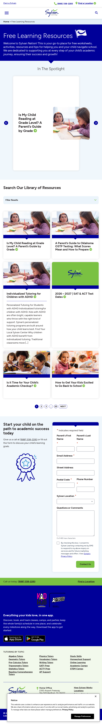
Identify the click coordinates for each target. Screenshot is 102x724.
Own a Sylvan (9, 3)
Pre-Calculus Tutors (18, 662)
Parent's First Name (64, 439)
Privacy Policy (67, 710)
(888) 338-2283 (26, 581)
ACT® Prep (44, 668)
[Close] (96, 696)
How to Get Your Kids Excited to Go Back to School (74, 384)
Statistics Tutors (16, 668)
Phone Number (85, 481)
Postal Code (64, 479)
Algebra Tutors (16, 656)
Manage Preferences (82, 716)
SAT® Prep (44, 665)
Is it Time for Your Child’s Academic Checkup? (22, 384)
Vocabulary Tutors (48, 659)
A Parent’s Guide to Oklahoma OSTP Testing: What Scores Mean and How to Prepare (74, 246)
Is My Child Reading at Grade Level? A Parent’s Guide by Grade (30, 123)
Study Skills (76, 656)
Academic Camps (79, 665)
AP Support (45, 672)
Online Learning (78, 662)
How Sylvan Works (83, 687)
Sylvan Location (66, 495)
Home (6, 21)
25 (56, 406)
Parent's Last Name (84, 439)
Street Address (65, 467)
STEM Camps (76, 668)
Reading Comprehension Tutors (21, 673)
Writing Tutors (46, 662)
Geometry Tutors (17, 659)
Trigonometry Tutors (18, 665)
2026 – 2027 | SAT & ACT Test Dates (74, 295)
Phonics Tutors (46, 656)
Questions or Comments (70, 507)
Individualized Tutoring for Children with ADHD (24, 295)
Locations (78, 690)
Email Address (66, 455)
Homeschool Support (80, 659)
